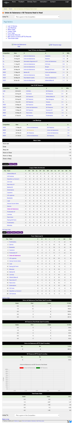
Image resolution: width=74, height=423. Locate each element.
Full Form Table (6, 298)
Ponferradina (49, 115)
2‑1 (64, 75)
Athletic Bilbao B (49, 80)
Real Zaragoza (50, 99)
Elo (21, 232)
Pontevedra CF (11, 211)
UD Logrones (10, 195)
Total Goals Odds (13, 38)
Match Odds (11, 29)
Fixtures (10, 9)
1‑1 (64, 72)
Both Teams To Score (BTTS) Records (19, 36)
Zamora (9, 206)
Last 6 (4, 232)
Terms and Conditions (26, 421)
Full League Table (6, 229)
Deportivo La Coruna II (13, 179)
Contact (52, 2)
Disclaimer (34, 421)
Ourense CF (49, 110)
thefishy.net (16, 421)
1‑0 (64, 56)
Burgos (47, 67)
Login (67, 2)
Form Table (11, 33)
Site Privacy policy (40, 421)
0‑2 (64, 64)
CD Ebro (28, 91)
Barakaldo (48, 104)
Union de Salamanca (29, 56)
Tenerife (47, 75)
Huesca (48, 102)
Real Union (29, 113)
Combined (5, 164)
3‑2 (64, 69)
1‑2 (62, 99)
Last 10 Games (12, 26)
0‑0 (62, 96)
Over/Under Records (14, 35)
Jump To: (5, 16)
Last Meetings (12, 28)
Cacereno (47, 56)
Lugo (8, 201)
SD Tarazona (49, 91)
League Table (12, 31)
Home (14, 2)
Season (5, 9)
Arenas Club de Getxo (13, 203)
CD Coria (47, 64)
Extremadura (10, 190)
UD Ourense (10, 176)
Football (21, 2)
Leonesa (9, 214)
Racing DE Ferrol (49, 69)
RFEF (4, 69)
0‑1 (64, 61)
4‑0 (62, 110)
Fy (3, 56)
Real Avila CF (10, 184)
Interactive (43, 2)
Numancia (29, 93)
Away (15, 164)
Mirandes (9, 225)
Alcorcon (47, 58)
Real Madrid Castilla (29, 77)
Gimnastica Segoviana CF (30, 61)
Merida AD (26, 72)
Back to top (5, 419)
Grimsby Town (31, 2)
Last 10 (9, 232)
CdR (4, 91)
